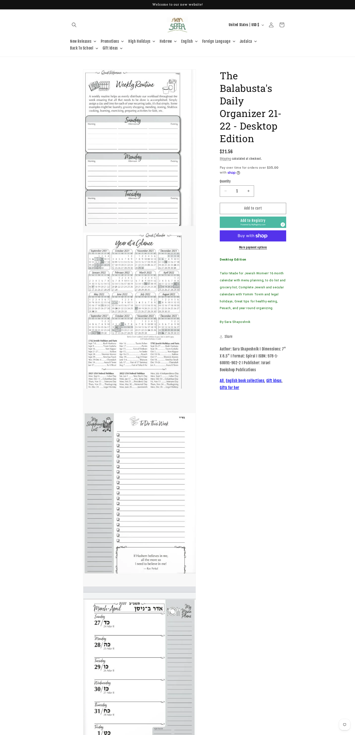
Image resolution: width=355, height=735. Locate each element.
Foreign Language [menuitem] (216, 41)
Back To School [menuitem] (81, 48)
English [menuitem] (187, 41)
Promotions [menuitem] (110, 41)
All (222, 380)
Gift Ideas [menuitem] (110, 48)
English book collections (245, 380)
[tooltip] (283, 224)
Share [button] (229, 337)
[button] (74, 25)
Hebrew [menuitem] (166, 41)
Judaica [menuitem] (246, 41)
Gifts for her (229, 387)
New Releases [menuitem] (80, 41)
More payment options (253, 247)
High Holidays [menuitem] (139, 41)
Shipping (225, 158)
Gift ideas (274, 380)
